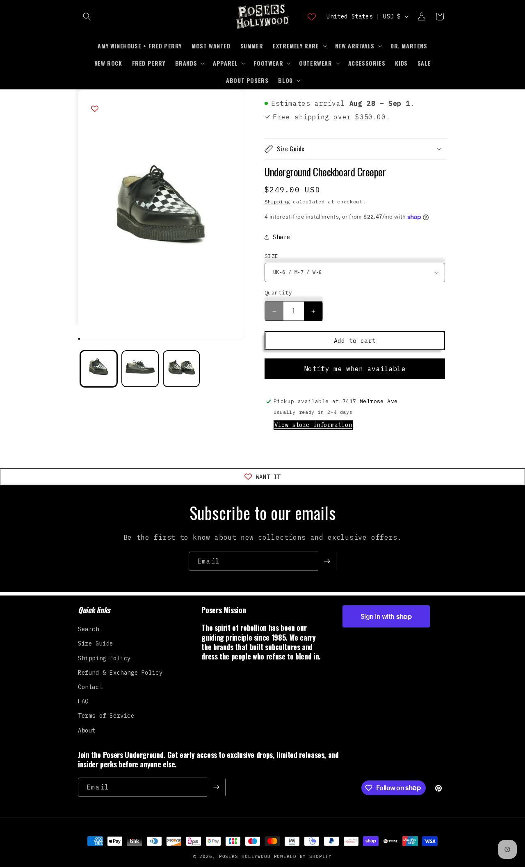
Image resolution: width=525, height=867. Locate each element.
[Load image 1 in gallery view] (98, 369)
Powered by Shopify (303, 856)
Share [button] (281, 237)
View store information (313, 425)
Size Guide (95, 643)
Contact (90, 687)
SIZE (271, 256)
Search (88, 629)
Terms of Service (106, 715)
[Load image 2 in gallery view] (140, 369)
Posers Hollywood (245, 856)
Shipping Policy (104, 658)
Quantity (278, 292)
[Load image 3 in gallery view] (181, 369)
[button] (87, 16)
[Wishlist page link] (312, 16)
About (87, 730)
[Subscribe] (327, 561)
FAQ (83, 701)
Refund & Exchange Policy (120, 672)
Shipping (277, 201)
